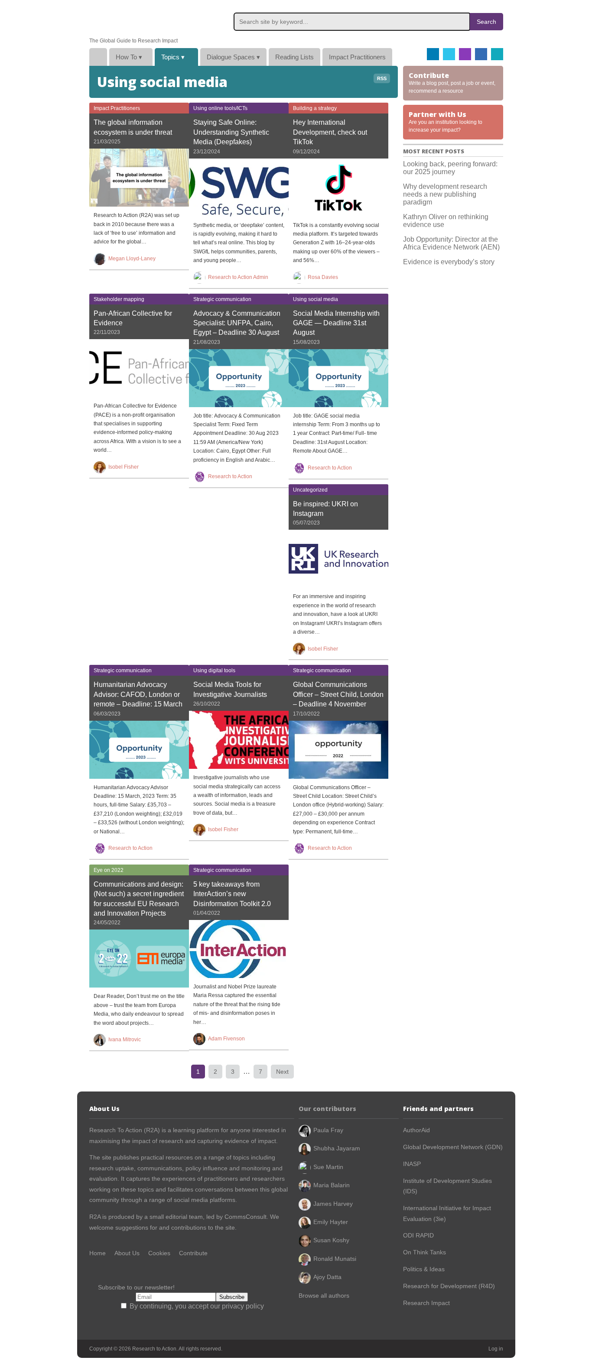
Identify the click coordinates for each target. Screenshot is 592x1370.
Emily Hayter (330, 1221)
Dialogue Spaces (233, 57)
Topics (173, 57)
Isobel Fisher (123, 467)
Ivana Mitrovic (124, 1039)
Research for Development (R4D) (449, 1286)
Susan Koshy (331, 1240)
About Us (127, 1253)
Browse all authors (324, 1295)
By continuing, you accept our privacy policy (196, 1306)
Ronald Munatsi (334, 1258)
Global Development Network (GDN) (453, 1146)
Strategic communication (222, 299)
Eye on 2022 (109, 870)
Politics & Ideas (424, 1269)
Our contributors (327, 1108)
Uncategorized (310, 490)
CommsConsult (245, 1216)
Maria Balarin (331, 1185)
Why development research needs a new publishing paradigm (445, 194)
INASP (412, 1163)
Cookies (159, 1253)
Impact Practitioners (357, 57)
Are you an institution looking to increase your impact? (445, 121)
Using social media (315, 299)
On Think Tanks (424, 1252)
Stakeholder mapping (119, 299)
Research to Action (130, 18)
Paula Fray (328, 1130)
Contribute (193, 1253)
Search (486, 21)
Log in (495, 1349)
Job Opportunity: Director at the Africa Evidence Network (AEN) (451, 243)
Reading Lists (294, 57)
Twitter (449, 54)
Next (282, 1071)
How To (129, 57)
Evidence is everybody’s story (448, 262)
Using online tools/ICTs (220, 108)
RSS (382, 78)
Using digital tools (214, 670)
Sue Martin (328, 1166)
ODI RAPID (418, 1235)
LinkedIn (481, 54)
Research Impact (426, 1302)
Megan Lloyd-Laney (132, 259)
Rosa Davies (323, 277)
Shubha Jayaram (336, 1148)
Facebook (433, 54)
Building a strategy (315, 108)
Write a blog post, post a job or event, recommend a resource (452, 82)
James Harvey (333, 1203)
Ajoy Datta (327, 1276)
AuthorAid (416, 1130)
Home (98, 57)
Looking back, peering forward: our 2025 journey (450, 167)
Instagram (465, 54)
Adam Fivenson (226, 1039)
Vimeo (497, 54)
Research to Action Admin (238, 277)
